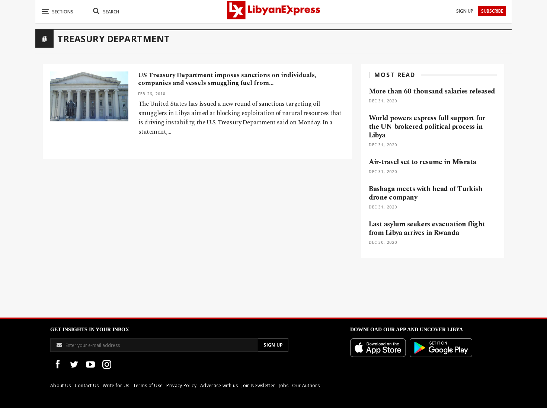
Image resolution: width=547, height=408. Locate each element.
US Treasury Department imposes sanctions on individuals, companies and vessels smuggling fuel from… (227, 79)
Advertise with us (219, 385)
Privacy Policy (181, 385)
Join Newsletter (258, 385)
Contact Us (87, 385)
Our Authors (306, 385)
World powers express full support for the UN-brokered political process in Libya (427, 127)
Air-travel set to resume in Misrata (422, 162)
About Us (60, 385)
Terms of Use (148, 385)
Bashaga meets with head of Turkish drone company (426, 193)
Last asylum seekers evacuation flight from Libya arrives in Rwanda (427, 228)
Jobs (283, 385)
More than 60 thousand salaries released (432, 91)
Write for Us (116, 385)
